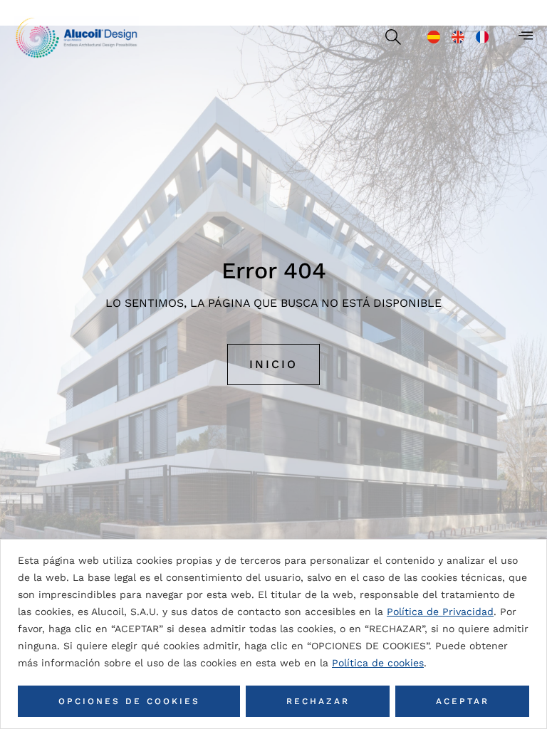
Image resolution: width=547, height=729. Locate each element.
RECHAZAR (318, 701)
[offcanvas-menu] (526, 35)
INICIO (273, 364)
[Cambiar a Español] (434, 37)
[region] (273, 634)
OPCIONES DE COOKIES (129, 701)
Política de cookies (378, 662)
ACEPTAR (462, 701)
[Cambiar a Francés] (482, 37)
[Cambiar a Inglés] (458, 37)
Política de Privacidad (440, 611)
